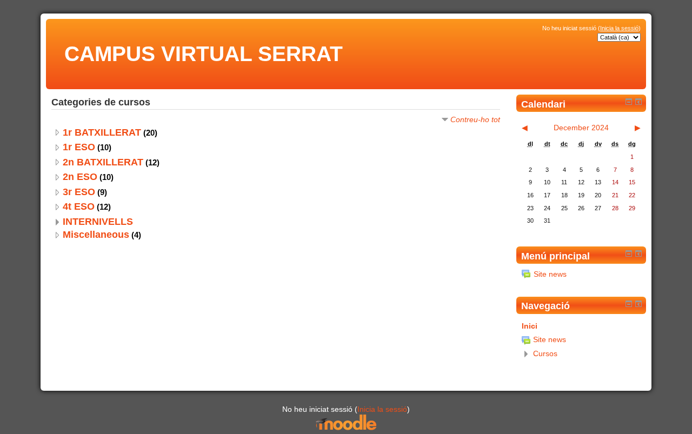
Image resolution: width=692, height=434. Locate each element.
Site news (550, 274)
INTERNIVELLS (98, 221)
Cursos (545, 353)
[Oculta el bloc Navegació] (629, 304)
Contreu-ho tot (475, 119)
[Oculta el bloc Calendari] (629, 101)
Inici (529, 326)
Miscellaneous (96, 234)
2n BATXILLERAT (103, 162)
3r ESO (79, 191)
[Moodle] (346, 428)
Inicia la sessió (619, 28)
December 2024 (581, 127)
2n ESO (80, 176)
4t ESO (79, 206)
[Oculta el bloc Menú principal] (629, 253)
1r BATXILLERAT (102, 132)
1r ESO (79, 147)
